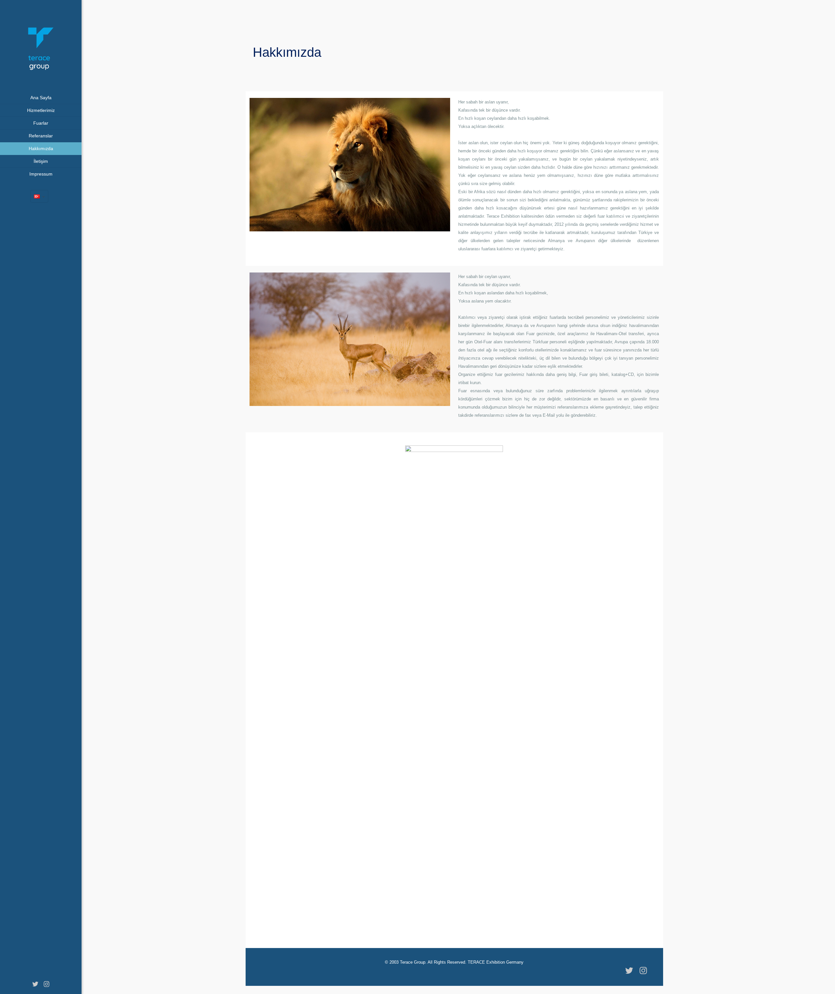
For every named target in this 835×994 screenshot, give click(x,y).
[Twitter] (35, 984)
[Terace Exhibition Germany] (41, 45)
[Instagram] (46, 984)
